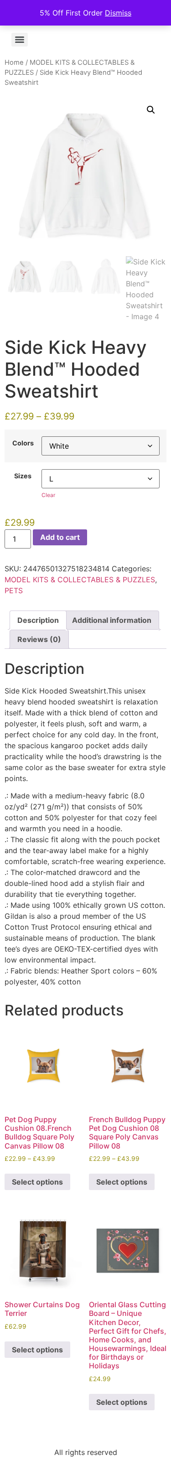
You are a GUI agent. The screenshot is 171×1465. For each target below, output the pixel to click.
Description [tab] (38, 620)
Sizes (22, 476)
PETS (14, 590)
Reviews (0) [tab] (39, 639)
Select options (37, 1181)
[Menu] (19, 40)
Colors (23, 443)
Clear (48, 495)
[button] (151, 110)
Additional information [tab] (111, 620)
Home (14, 62)
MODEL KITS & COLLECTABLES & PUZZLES (80, 579)
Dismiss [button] (118, 12)
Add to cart (60, 537)
